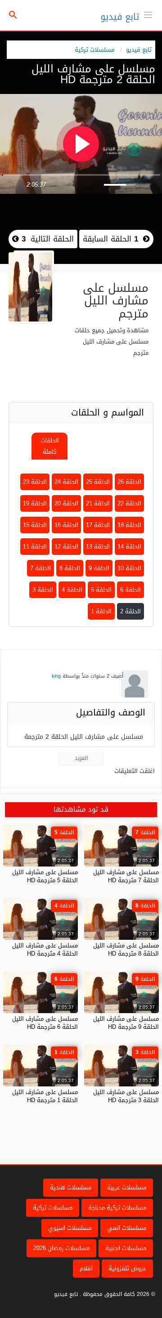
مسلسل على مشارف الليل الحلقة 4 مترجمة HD (45, 949)
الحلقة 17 (98, 525)
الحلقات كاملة (49, 446)
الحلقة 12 (66, 546)
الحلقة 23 (35, 481)
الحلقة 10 (129, 568)
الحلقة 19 (35, 503)
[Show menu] (148, 14)
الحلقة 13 (98, 546)
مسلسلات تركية (94, 49)
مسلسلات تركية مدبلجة (117, 1207)
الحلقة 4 (72, 589)
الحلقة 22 (129, 503)
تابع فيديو (119, 16)
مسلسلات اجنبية (125, 1248)
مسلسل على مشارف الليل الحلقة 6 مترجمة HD (45, 1022)
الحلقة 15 (35, 525)
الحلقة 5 (101, 589)
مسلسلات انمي (126, 1227)
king (56, 676)
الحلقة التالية (46, 239)
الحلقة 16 (66, 525)
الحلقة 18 (129, 525)
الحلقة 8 (69, 568)
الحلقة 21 (98, 503)
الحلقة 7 (40, 568)
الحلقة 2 (130, 611)
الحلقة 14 (129, 546)
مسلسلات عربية (126, 1187)
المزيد (81, 758)
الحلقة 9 (99, 568)
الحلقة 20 (66, 503)
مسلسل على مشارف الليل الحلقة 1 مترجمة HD (45, 1096)
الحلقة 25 (98, 481)
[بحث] (13, 15)
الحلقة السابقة (110, 239)
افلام (86, 1268)
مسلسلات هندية (70, 1187)
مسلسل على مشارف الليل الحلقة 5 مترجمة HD (45, 876)
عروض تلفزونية (127, 1268)
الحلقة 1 (101, 611)
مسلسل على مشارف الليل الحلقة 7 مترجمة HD (126, 876)
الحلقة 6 (130, 589)
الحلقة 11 (35, 546)
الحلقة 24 (66, 481)
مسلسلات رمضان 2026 (61, 1248)
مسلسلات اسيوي (69, 1227)
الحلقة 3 (42, 589)
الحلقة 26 (129, 481)
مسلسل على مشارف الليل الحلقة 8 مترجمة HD (126, 949)
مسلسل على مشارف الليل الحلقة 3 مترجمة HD (126, 1096)
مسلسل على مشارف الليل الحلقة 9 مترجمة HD (126, 1022)
